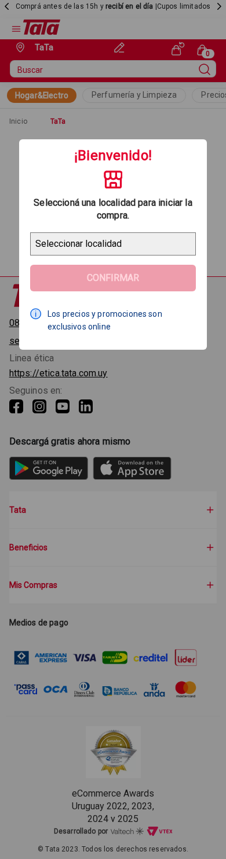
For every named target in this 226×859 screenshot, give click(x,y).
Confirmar (113, 277)
